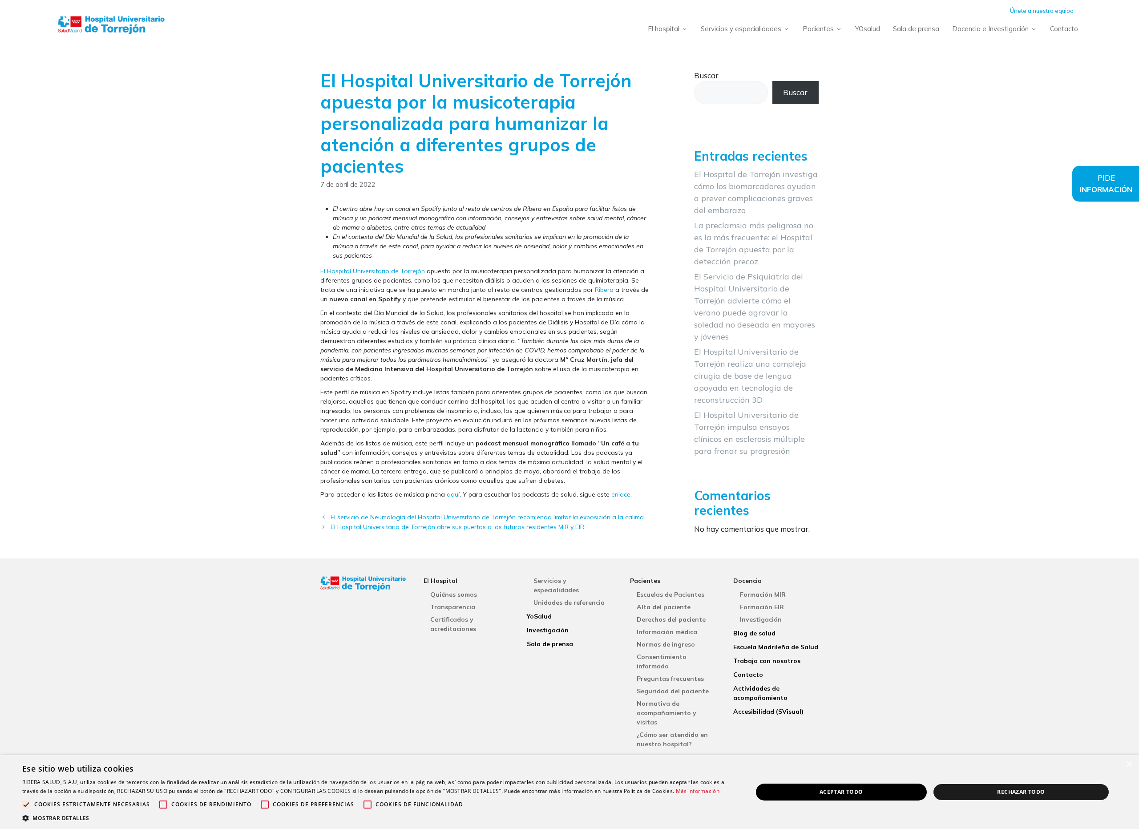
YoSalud (539, 616)
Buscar (706, 75)
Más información (698, 791)
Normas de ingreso (666, 644)
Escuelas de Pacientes (670, 594)
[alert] (569, 792)
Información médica (667, 632)
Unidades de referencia (569, 602)
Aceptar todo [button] (841, 792)
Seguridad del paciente (673, 691)
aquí (453, 494)
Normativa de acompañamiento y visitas (666, 713)
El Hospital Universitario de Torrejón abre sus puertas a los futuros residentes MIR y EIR (457, 527)
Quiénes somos (453, 594)
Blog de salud (754, 633)
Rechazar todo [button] (1021, 792)
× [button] (1129, 764)
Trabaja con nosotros (766, 661)
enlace (620, 494)
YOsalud (867, 28)
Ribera (604, 290)
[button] (376, 817)
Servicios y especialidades (741, 28)
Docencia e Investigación (990, 28)
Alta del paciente (664, 607)
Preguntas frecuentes (670, 679)
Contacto (1064, 28)
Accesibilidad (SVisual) (768, 712)
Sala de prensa (916, 28)
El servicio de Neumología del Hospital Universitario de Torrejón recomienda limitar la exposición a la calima (487, 517)
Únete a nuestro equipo (1042, 10)
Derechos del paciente (671, 619)
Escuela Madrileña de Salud (775, 647)
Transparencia (452, 607)
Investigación (548, 630)
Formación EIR (762, 607)
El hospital (663, 28)
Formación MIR (763, 594)
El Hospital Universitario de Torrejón (372, 271)
